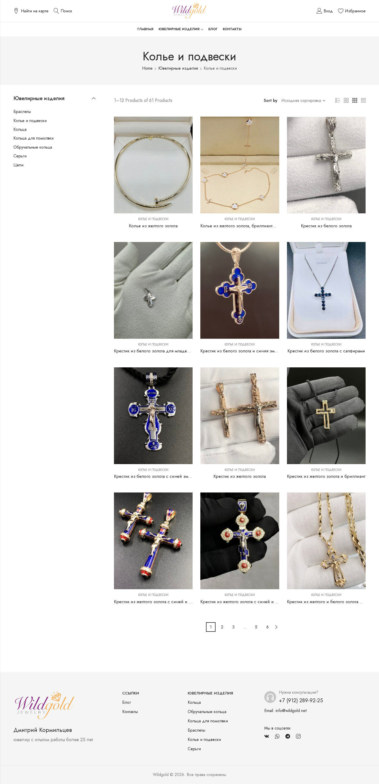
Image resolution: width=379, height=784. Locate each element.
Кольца (20, 129)
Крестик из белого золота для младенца (154, 351)
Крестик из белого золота (326, 226)
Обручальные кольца (32, 147)
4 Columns (363, 100)
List (337, 100)
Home (147, 68)
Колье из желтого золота (153, 226)
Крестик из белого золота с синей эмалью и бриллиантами (173, 476)
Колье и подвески (153, 219)
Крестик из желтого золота (239, 476)
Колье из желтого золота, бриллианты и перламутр (250, 226)
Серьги (20, 156)
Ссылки (130, 693)
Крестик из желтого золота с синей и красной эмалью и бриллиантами (184, 602)
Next (276, 627)
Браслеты (22, 112)
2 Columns (346, 100)
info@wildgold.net (291, 711)
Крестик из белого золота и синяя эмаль (240, 351)
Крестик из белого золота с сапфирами (326, 351)
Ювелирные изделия (178, 68)
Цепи (18, 165)
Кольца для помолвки (33, 138)
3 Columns (354, 100)
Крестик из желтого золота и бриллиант (326, 476)
